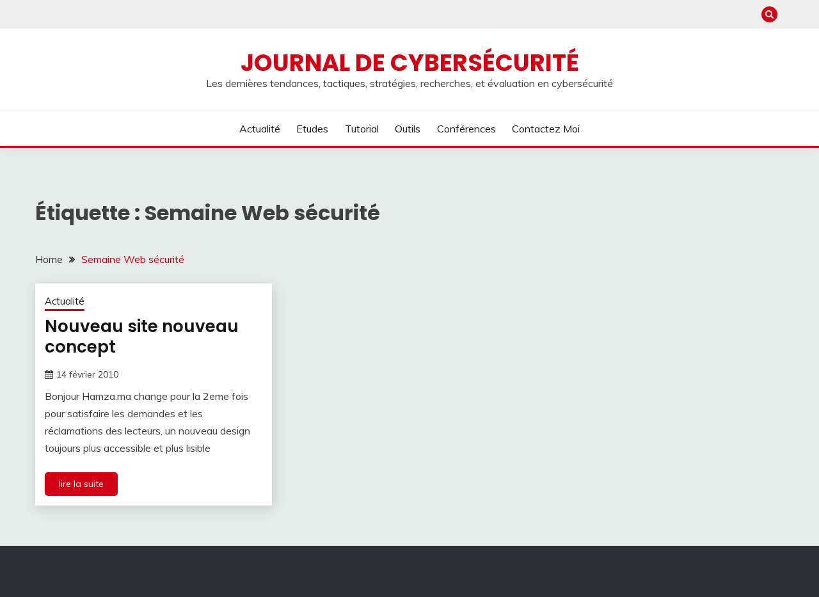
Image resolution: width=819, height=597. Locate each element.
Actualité (259, 128)
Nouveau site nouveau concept (142, 337)
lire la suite (81, 484)
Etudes (312, 128)
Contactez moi (546, 128)
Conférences (466, 128)
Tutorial (362, 128)
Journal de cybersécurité (410, 62)
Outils (407, 128)
